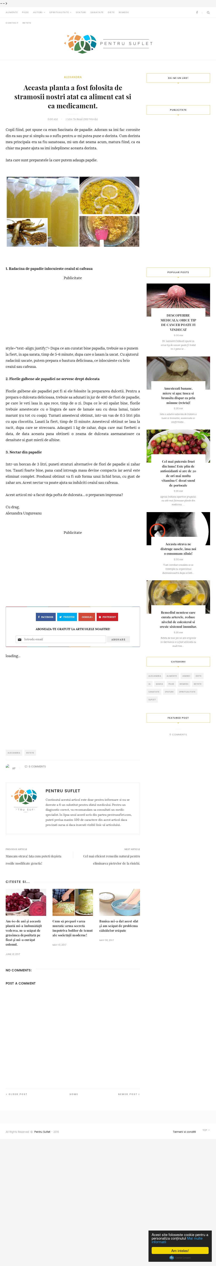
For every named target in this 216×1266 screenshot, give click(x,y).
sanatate (153, 692)
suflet (152, 699)
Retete (27, 23)
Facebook (47, 617)
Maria (159, 684)
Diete (111, 12)
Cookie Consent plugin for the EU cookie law (180, 1257)
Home (74, 1094)
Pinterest (109, 617)
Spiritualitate (59, 12)
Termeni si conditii (184, 1132)
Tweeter (69, 617)
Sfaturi (81, 12)
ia (149, 684)
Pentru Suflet (42, 1132)
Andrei (186, 676)
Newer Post (128, 1094)
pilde (171, 684)
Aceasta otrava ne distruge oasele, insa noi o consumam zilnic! (178, 549)
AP (13, 768)
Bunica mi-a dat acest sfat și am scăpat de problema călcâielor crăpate (118, 926)
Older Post (18, 1094)
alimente (172, 676)
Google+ (87, 617)
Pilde (25, 12)
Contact (12, 23)
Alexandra (73, 77)
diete (199, 676)
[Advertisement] (72, 310)
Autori (38, 12)
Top (205, 1130)
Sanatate (97, 12)
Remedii (124, 12)
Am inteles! (180, 1250)
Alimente (12, 12)
